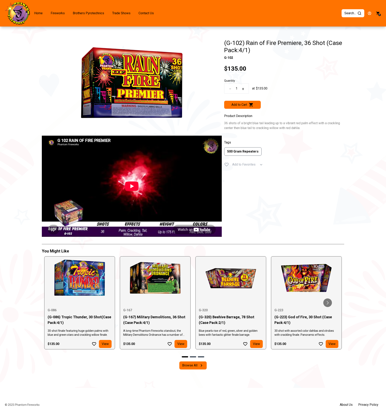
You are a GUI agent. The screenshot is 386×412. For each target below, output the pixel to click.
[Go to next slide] (327, 302)
